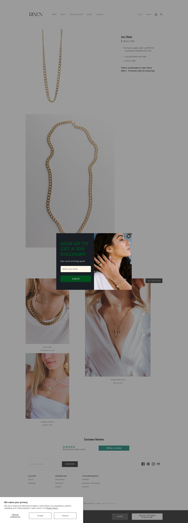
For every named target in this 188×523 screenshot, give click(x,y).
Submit (76, 279)
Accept (40, 516)
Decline (65, 516)
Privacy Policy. (52, 508)
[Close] (129, 236)
